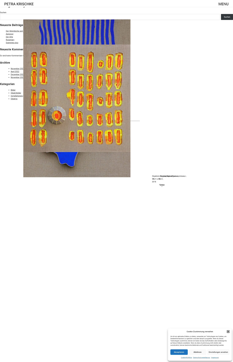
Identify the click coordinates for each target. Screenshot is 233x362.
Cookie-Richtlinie (186, 357)
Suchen (3, 12)
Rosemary (10, 40)
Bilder (13, 90)
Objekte (14, 99)
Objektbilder (16, 93)
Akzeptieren (179, 352)
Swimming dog (12, 43)
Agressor (9, 34)
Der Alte (9, 37)
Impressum (215, 357)
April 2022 (15, 71)
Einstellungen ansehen (218, 352)
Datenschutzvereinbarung (201, 357)
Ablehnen (198, 352)
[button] (228, 331)
